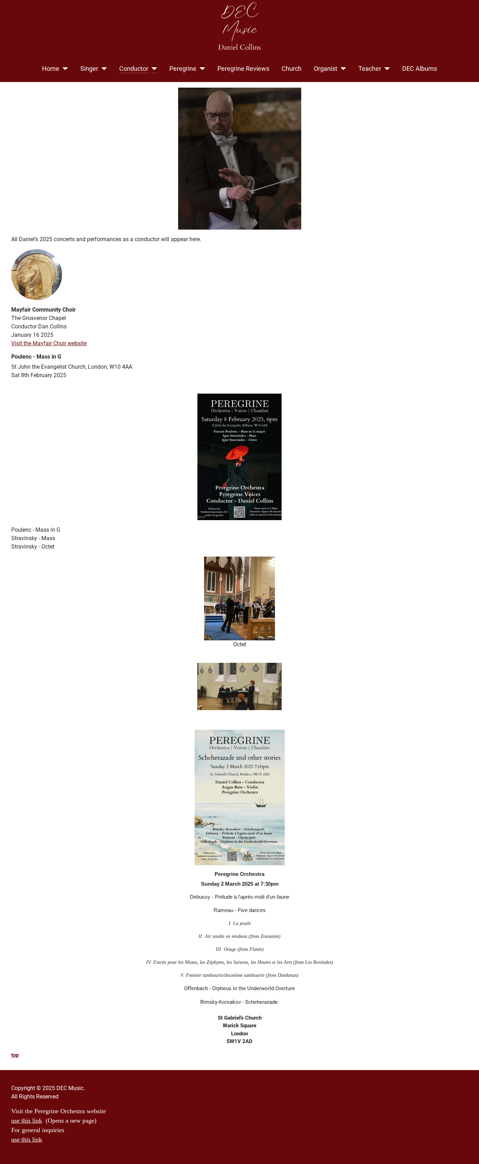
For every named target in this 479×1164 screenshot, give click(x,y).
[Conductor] (152, 68)
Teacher (369, 68)
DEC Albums (419, 68)
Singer (89, 68)
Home (50, 68)
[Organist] (341, 68)
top (15, 1055)
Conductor (133, 68)
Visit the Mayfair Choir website (49, 343)
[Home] (63, 68)
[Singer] (102, 68)
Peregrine (182, 68)
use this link (26, 1120)
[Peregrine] (200, 68)
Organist (325, 68)
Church (292, 68)
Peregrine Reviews (243, 68)
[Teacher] (385, 68)
